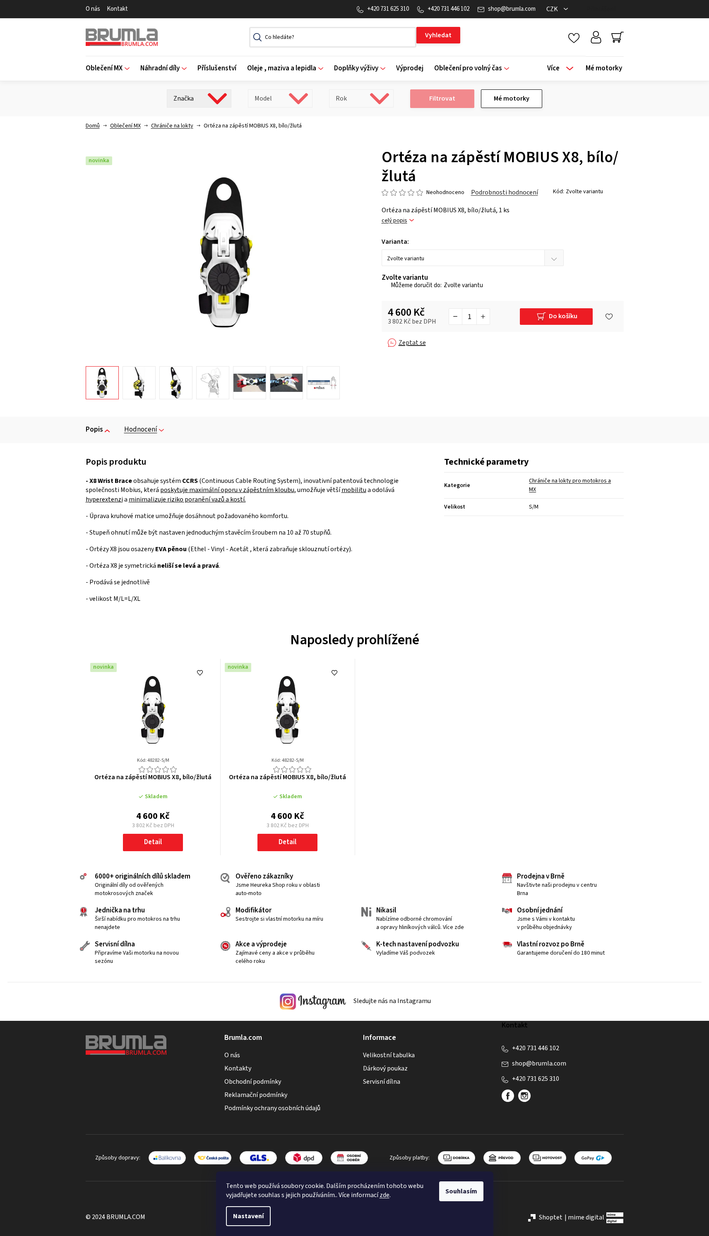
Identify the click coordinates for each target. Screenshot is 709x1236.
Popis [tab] (94, 429)
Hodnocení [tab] (140, 429)
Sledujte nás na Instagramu (391, 1001)
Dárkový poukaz (385, 1068)
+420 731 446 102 (448, 9)
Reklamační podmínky (255, 1094)
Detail (153, 842)
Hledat (438, 35)
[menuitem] (110, 68)
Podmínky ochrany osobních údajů (272, 1108)
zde (384, 1195)
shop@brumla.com (512, 9)
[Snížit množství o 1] (455, 316)
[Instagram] (524, 1096)
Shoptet (550, 1217)
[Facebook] (508, 1096)
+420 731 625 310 (388, 9)
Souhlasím (461, 1191)
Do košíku (563, 316)
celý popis (394, 221)
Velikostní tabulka (389, 1055)
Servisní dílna (381, 1081)
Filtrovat (442, 98)
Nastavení (248, 1216)
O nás (93, 9)
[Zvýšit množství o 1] (483, 316)
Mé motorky (511, 98)
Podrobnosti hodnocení (504, 192)
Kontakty (237, 1068)
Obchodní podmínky (252, 1081)
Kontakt (117, 9)
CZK (552, 9)
